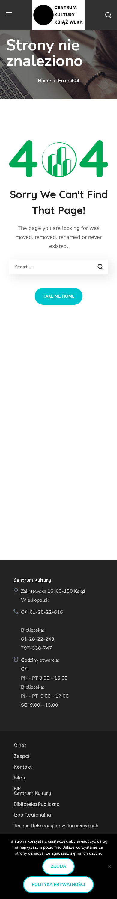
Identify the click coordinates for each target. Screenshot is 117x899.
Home (44, 80)
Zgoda (58, 866)
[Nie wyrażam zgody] (109, 866)
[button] (108, 15)
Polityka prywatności (58, 884)
